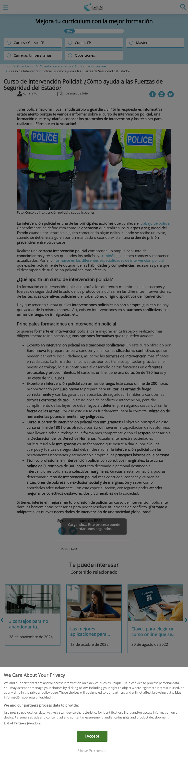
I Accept (92, 736)
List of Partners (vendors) (22, 723)
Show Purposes (91, 750)
